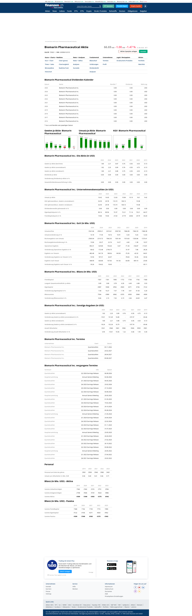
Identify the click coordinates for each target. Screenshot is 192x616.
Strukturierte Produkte (124, 61)
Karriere (48, 589)
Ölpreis (126, 607)
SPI (56, 1)
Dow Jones (86, 605)
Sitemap (48, 594)
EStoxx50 (97, 1)
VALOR (46, 52)
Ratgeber (143, 11)
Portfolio (141, 61)
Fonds (69, 11)
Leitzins (133, 607)
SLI (60, 605)
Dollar (130, 1)
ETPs (82, 11)
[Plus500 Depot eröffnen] (56, 7)
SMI (46, 1)
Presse (48, 591)
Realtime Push (64, 68)
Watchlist (141, 64)
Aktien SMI (49, 605)
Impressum (108, 586)
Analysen (76, 64)
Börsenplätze (49, 68)
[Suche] (100, 6)
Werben (75, 589)
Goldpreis (125, 605)
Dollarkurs (49, 607)
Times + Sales (49, 64)
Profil (104, 64)
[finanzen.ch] (54, 5)
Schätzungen (94, 64)
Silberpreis (66, 607)
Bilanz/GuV (93, 61)
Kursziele (76, 68)
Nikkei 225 (105, 605)
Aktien (47, 11)
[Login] (145, 6)
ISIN (57, 52)
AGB (106, 594)
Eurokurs (58, 607)
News (54, 11)
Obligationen (133, 11)
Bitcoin (119, 1)
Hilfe (74, 586)
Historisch (48, 72)
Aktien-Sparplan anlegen (128, 51)
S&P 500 (113, 605)
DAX (76, 1)
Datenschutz (109, 589)
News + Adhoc (78, 61)
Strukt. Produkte (100, 11)
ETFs (76, 11)
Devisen (122, 11)
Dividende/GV (94, 68)
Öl (140, 1)
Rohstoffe (113, 11)
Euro (86, 1)
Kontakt (48, 586)
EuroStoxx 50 (77, 605)
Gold (108, 1)
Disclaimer (108, 591)
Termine (105, 61)
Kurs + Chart (49, 61)
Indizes (62, 11)
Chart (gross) (63, 61)
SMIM (64, 605)
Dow (65, 1)
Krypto (89, 11)
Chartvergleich (64, 64)
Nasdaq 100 (96, 605)
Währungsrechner (116, 607)
